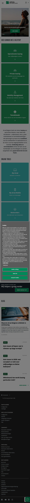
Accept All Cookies (15, 277)
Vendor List (5, 265)
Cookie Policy (5, 263)
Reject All (15, 273)
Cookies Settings (15, 269)
